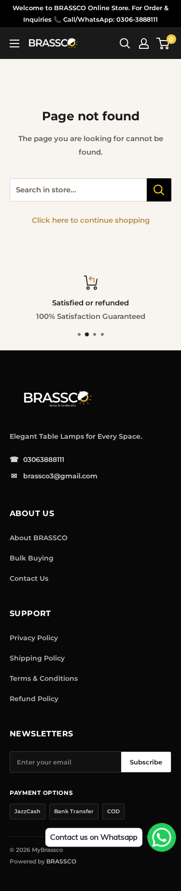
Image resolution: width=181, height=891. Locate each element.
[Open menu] (14, 43)
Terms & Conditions (44, 678)
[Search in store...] (159, 189)
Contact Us (29, 578)
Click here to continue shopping (91, 220)
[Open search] (125, 43)
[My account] (144, 43)
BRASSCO (61, 861)
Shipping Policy (37, 658)
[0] (163, 43)
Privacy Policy (34, 637)
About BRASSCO (39, 537)
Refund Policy (34, 698)
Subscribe (146, 762)
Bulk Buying (32, 558)
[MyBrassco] (82, 399)
